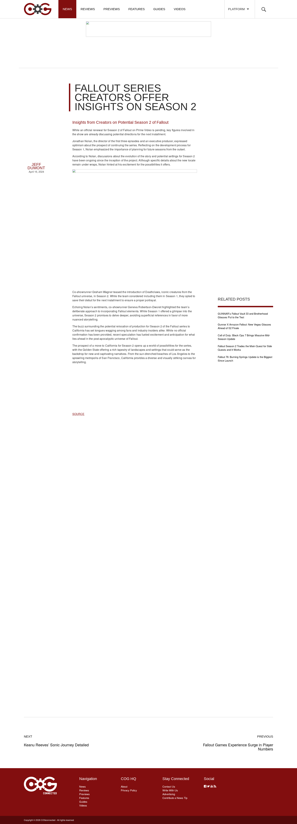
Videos (179, 9)
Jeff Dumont (36, 166)
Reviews (88, 9)
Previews (111, 9)
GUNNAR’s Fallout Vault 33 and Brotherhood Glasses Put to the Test (243, 315)
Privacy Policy (129, 790)
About (124, 786)
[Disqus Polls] (134, 473)
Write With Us (170, 790)
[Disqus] (134, 562)
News (67, 9)
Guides (159, 9)
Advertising (168, 794)
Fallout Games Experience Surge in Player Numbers (238, 743)
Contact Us (168, 786)
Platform (237, 9)
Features (136, 9)
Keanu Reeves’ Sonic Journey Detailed (56, 741)
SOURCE (78, 414)
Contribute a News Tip (174, 798)
